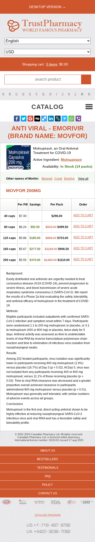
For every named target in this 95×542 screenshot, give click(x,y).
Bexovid (47, 178)
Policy (47, 485)
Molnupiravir (71, 160)
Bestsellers (47, 459)
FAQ (47, 476)
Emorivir (69, 178)
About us (47, 450)
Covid (58, 178)
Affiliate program (47, 515)
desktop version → (47, 7)
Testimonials (47, 467)
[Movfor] (18, 157)
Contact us (47, 493)
